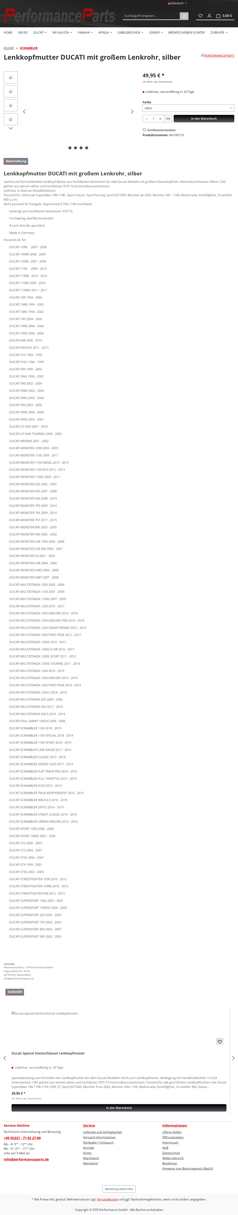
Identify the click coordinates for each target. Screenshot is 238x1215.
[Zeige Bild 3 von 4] (81, 147)
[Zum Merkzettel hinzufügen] (219, 1041)
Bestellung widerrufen (119, 1189)
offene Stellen (172, 1132)
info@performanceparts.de (26, 1159)
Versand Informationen (99, 1137)
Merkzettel (90, 1163)
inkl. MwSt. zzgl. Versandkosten (158, 81)
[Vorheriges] (24, 111)
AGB (165, 1148)
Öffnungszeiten (173, 1137)
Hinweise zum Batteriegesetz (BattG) (187, 1169)
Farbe (147, 102)
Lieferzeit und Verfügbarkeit (102, 1132)
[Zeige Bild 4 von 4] (86, 147)
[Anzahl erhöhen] (160, 118)
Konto (87, 1153)
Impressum (170, 1143)
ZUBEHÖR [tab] (15, 992)
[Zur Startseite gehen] (59, 15)
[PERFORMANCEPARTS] (217, 59)
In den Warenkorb (204, 118)
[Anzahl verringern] (146, 118)
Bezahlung (169, 1163)
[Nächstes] (132, 111)
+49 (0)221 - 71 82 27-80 (22, 1138)
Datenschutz (171, 1153)
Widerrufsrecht (173, 1158)
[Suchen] (184, 16)
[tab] (16, 161)
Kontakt (88, 1148)
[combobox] (151, 16)
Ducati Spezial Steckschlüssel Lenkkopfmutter (48, 1053)
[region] (69, 111)
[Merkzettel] (200, 15)
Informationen (174, 1125)
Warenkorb (91, 1158)
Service (89, 1125)
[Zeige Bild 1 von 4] (69, 147)
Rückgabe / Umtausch (98, 1143)
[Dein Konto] (209, 15)
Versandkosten (107, 1199)
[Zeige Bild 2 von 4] (75, 147)
